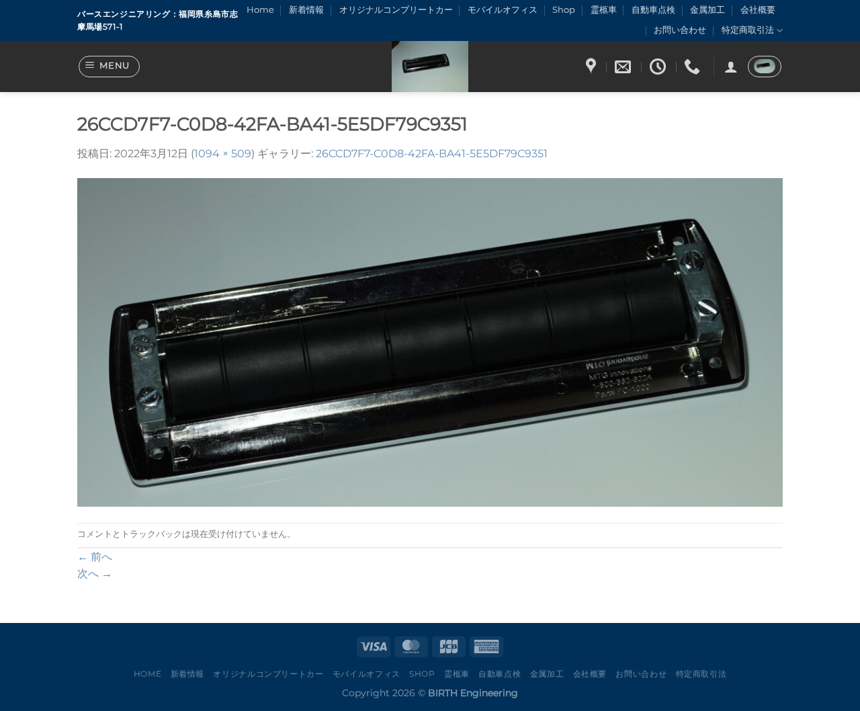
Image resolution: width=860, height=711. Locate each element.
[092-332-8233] (693, 66)
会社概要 (757, 10)
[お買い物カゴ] (764, 66)
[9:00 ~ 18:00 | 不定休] (659, 66)
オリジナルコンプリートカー (396, 10)
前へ (94, 556)
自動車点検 (653, 10)
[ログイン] (731, 66)
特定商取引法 (748, 30)
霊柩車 (604, 10)
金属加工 (707, 10)
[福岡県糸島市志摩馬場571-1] (592, 66)
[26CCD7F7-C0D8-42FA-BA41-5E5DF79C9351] (430, 341)
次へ (94, 573)
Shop (563, 10)
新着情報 (306, 10)
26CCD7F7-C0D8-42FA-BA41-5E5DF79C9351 (432, 153)
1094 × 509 (222, 153)
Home (260, 10)
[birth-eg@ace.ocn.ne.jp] (624, 66)
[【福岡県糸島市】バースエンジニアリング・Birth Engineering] (430, 66)
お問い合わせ (680, 30)
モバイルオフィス (503, 10)
